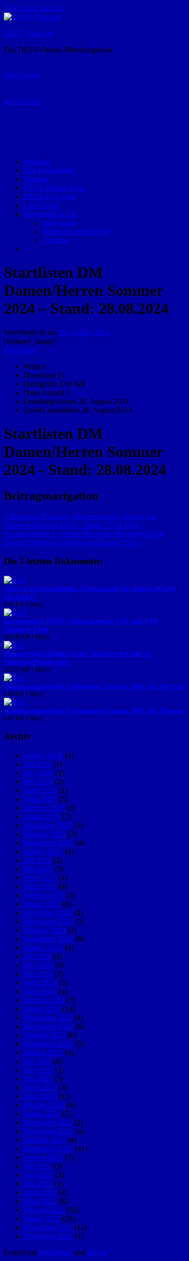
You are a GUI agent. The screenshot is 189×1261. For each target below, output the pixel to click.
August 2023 (43, 1052)
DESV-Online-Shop (54, 188)
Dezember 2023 (47, 1017)
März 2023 (40, 1096)
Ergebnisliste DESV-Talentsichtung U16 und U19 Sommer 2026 (81, 625)
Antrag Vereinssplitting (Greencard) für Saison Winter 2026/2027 (90, 593)
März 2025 (40, 886)
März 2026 (40, 799)
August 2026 (43, 755)
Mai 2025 (38, 869)
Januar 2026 (42, 816)
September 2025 (48, 843)
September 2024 (48, 939)
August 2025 (43, 851)
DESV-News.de (29, 33)
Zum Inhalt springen (35, 8)
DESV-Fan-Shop (49, 196)
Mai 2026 (38, 781)
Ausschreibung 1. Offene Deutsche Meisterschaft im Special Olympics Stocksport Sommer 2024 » (84, 538)
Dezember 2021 (47, 1227)
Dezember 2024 (47, 912)
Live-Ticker (41, 205)
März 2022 (40, 1201)
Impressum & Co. (50, 214)
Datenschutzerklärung (76, 231)
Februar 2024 (43, 1000)
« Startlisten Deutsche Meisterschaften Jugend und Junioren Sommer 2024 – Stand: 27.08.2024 (81, 520)
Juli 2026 (37, 764)
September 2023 (48, 1044)
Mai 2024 (38, 974)
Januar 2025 (42, 904)
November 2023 (48, 1026)
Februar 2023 (43, 1105)
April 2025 (40, 878)
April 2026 (40, 790)
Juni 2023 (38, 1070)
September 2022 (48, 1148)
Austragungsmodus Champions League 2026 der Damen (93, 710)
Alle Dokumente (48, 170)
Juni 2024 (38, 965)
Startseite (37, 161)
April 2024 (40, 982)
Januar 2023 (42, 1114)
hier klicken (22, 75)
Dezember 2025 (47, 825)
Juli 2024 (37, 956)
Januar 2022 (42, 1218)
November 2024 (48, 921)
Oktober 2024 (44, 930)
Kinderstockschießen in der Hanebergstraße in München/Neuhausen (77, 658)
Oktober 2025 (44, 834)
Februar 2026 (43, 808)
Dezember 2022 (47, 1122)
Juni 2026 (38, 773)
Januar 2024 (42, 1009)
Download (20, 350)
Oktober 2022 (44, 1140)
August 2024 (43, 947)
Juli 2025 (37, 860)
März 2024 (40, 991)
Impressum (59, 223)
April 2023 (40, 1087)
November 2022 (48, 1131)
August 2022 (43, 1157)
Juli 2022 (37, 1166)
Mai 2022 (38, 1183)
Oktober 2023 (44, 1035)
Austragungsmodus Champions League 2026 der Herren (93, 686)
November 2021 (48, 1236)
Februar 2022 (43, 1210)
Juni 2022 (38, 1175)
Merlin (97, 1252)
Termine (35, 179)
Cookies (55, 240)
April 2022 (40, 1192)
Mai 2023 (38, 1079)
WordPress (55, 1252)
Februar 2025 (43, 895)
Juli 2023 (37, 1061)
